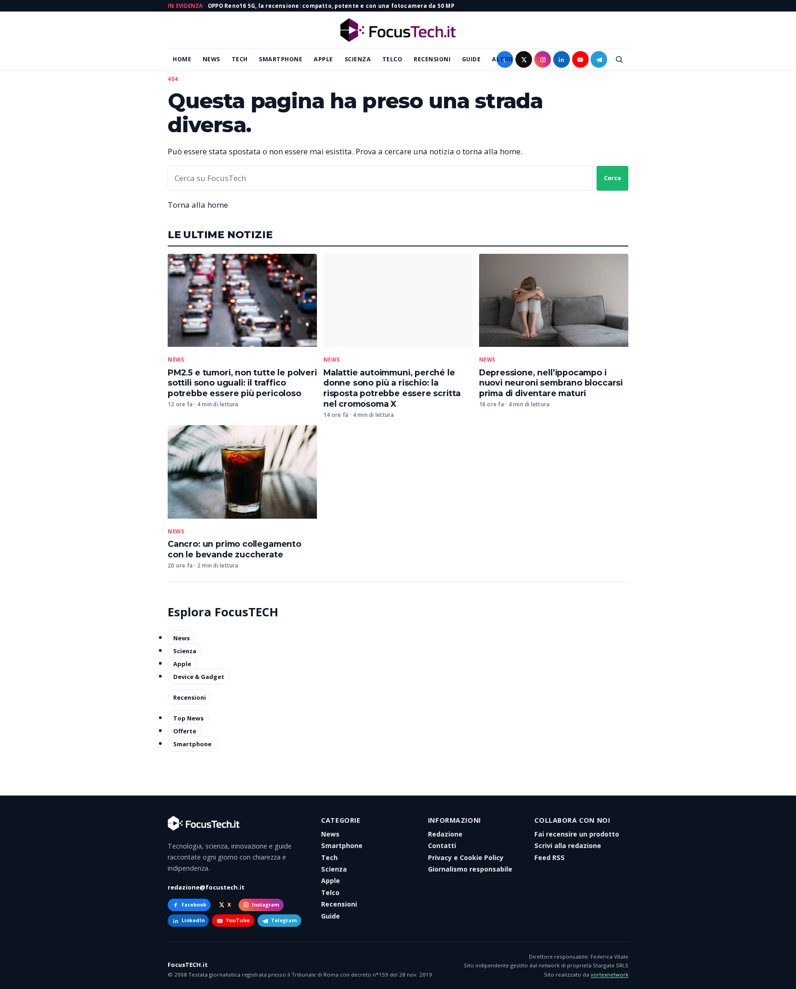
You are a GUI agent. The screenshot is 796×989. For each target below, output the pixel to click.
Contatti (442, 845)
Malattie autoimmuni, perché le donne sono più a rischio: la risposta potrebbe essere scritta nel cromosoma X (392, 388)
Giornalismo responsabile (470, 869)
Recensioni (432, 59)
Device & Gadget (198, 677)
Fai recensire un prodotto (576, 834)
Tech (240, 59)
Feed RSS (549, 857)
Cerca (612, 178)
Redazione (445, 834)
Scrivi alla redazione (567, 845)
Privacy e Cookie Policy (465, 857)
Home (182, 59)
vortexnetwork (609, 974)
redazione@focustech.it (206, 887)
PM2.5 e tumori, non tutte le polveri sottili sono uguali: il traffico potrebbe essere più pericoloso (242, 383)
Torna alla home (198, 204)
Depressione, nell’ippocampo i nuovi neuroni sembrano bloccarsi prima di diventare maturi (551, 383)
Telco (392, 59)
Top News (188, 718)
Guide (471, 59)
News (211, 59)
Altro (502, 59)
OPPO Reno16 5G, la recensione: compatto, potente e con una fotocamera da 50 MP (331, 5)
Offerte (184, 731)
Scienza (358, 59)
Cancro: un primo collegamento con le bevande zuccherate (234, 549)
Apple (323, 59)
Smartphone (280, 59)
